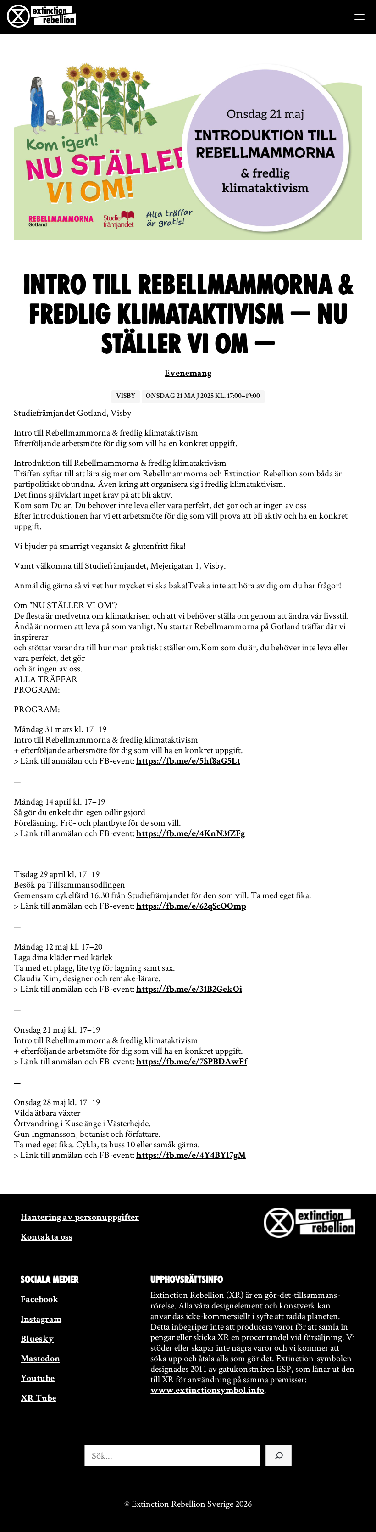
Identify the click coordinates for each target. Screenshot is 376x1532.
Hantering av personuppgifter (80, 1218)
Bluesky (37, 1339)
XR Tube (38, 1398)
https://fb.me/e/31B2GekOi (189, 990)
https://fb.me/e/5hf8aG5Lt (188, 761)
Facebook (40, 1300)
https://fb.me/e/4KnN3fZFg (190, 834)
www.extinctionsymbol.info (207, 1391)
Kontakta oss (46, 1237)
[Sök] (278, 1455)
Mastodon (40, 1359)
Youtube (38, 1379)
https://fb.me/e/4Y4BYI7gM (191, 1156)
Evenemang (188, 374)
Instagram (41, 1320)
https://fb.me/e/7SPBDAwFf (191, 1062)
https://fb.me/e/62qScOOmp (191, 906)
